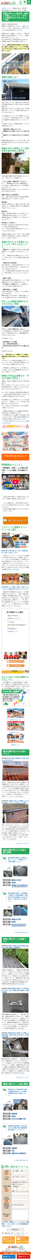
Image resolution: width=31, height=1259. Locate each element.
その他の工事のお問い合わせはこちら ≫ (16, 457)
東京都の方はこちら (15, 720)
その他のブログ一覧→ (22, 843)
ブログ (9, 8)
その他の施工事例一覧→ (21, 932)
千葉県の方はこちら (15, 732)
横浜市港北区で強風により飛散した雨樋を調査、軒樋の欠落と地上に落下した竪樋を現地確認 (15, 1034)
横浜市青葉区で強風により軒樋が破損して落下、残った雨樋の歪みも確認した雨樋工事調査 (15, 990)
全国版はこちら (15, 745)
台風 (22, 196)
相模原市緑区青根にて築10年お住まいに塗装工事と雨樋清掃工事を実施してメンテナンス (18, 1128)
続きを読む (16, 569)
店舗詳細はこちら (12, 631)
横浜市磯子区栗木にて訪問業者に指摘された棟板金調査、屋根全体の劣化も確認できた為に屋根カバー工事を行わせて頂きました (17, 897)
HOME (4, 8)
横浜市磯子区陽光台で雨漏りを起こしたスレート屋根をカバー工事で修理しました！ (17, 859)
